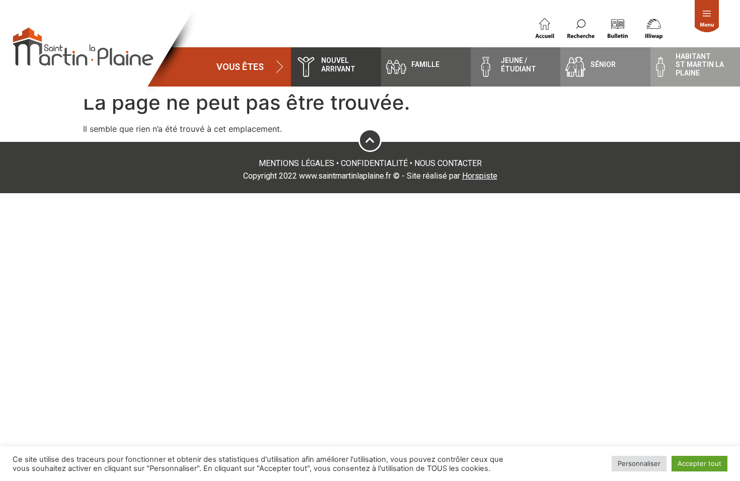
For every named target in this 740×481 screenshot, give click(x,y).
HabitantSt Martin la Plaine (700, 64)
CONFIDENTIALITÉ (374, 163)
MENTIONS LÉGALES (296, 163)
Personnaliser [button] (639, 463)
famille (425, 64)
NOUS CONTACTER (448, 163)
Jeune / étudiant (518, 64)
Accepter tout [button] (699, 463)
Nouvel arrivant (338, 64)
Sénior (603, 64)
